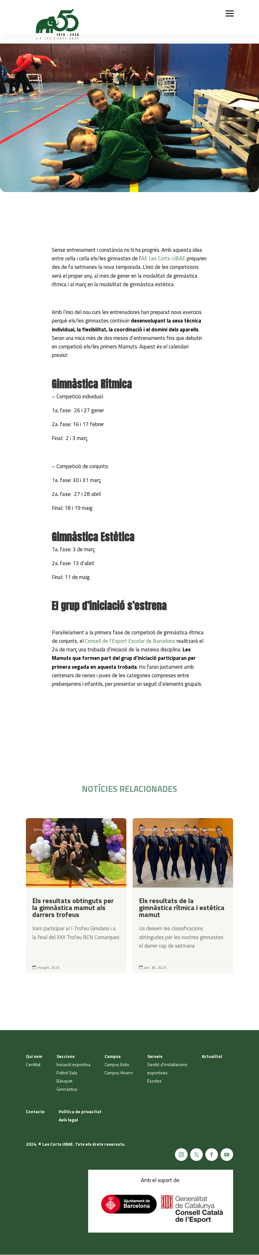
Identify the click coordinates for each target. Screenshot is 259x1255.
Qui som (34, 1056)
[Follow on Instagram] (181, 1154)
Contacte (35, 1111)
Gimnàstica (42, 829)
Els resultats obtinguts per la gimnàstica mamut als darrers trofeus (76, 895)
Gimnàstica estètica (179, 829)
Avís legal (68, 1119)
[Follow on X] (196, 1154)
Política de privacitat (80, 1111)
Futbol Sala (67, 1072)
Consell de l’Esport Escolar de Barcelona (130, 641)
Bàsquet (64, 1080)
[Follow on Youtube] (226, 1154)
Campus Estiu (117, 1064)
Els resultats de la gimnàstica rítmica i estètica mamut (183, 895)
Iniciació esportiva (73, 1064)
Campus (113, 1056)
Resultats (64, 829)
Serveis (154, 1056)
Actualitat (212, 1056)
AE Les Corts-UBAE (163, 258)
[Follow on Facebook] (211, 1154)
